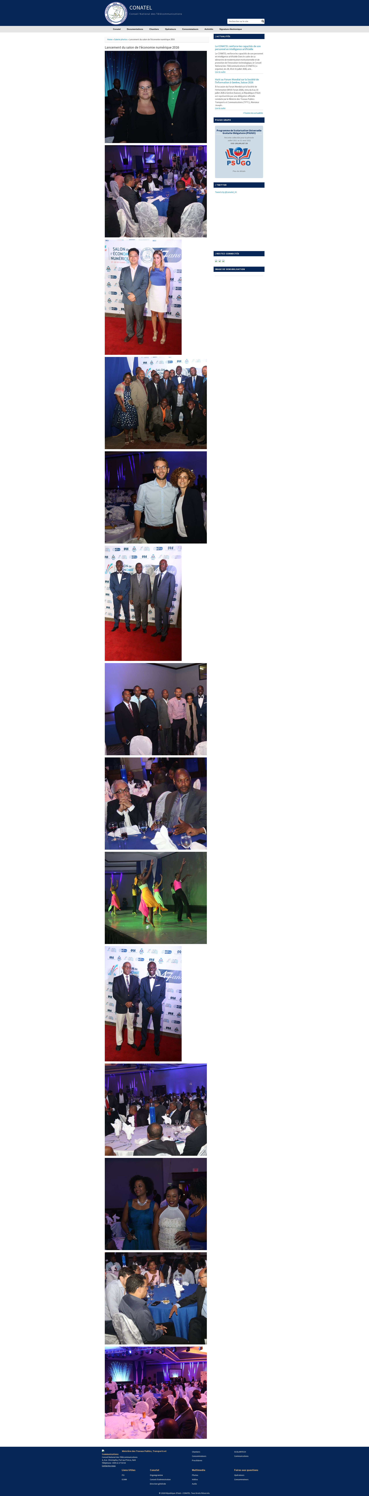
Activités (209, 29)
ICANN (124, 1479)
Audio (194, 1483)
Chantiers (154, 29)
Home (109, 39)
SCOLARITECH (240, 1451)
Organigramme (156, 1475)
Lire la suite (220, 72)
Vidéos (195, 1479)
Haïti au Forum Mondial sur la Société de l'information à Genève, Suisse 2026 (237, 81)
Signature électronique (230, 29)
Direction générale (158, 1483)
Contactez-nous (109, 1465)
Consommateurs (190, 29)
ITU (123, 1475)
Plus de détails (239, 171)
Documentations (135, 29)
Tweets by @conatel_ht (226, 192)
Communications (241, 1456)
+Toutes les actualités (253, 113)
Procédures (197, 1460)
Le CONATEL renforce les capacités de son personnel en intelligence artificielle (238, 48)
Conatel (117, 29)
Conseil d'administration (160, 1479)
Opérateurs (170, 29)
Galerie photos (120, 39)
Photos (195, 1475)
